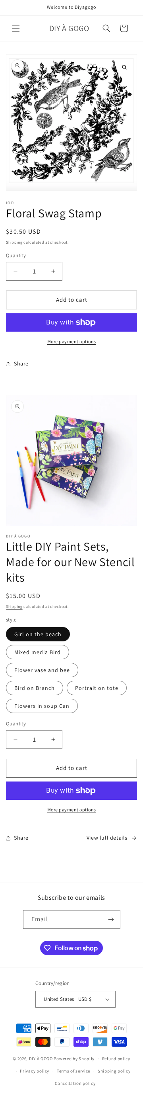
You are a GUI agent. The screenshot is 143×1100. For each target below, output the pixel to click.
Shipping (14, 242)
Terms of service (73, 1071)
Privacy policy (34, 1071)
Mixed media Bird (37, 652)
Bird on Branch (34, 688)
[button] (16, 28)
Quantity (16, 255)
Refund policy (116, 1058)
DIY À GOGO (41, 1058)
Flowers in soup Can (42, 705)
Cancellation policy (75, 1083)
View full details (107, 837)
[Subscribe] (111, 919)
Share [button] (21, 363)
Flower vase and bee (42, 670)
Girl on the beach (38, 634)
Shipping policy (114, 1071)
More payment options (71, 341)
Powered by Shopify (74, 1058)
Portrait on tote (96, 688)
